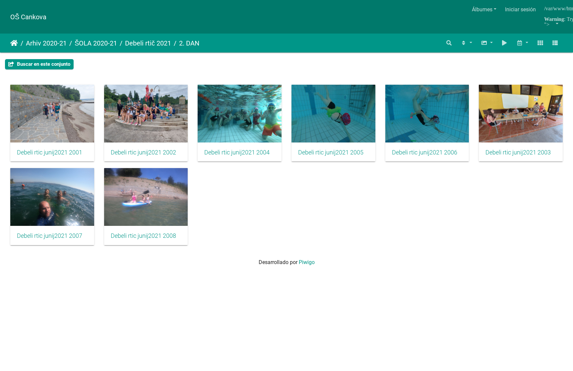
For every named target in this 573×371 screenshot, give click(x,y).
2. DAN (189, 43)
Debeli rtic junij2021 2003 (518, 152)
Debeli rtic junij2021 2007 (49, 235)
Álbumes (482, 9)
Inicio (14, 43)
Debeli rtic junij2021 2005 (330, 152)
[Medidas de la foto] (487, 43)
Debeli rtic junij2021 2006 (424, 152)
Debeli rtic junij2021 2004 (237, 152)
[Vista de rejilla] (540, 43)
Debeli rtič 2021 (148, 43)
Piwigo (307, 262)
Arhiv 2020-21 (46, 43)
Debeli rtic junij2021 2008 (143, 235)
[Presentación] (504, 43)
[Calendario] (522, 43)
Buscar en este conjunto (43, 64)
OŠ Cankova (28, 17)
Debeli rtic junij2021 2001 (49, 152)
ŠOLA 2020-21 (96, 43)
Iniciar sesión (520, 9)
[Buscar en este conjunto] (449, 43)
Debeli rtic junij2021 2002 (143, 152)
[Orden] (466, 43)
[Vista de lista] (555, 43)
